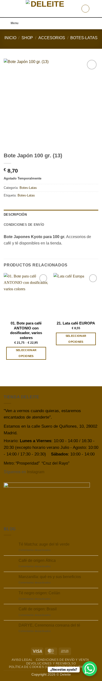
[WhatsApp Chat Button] (89, 668)
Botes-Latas (84, 38)
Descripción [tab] (15, 214)
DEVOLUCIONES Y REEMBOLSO (51, 663)
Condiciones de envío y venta (62, 660)
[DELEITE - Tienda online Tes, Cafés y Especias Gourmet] (45, 8)
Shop (27, 38)
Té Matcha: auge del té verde (44, 544)
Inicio (10, 38)
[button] (7, 8)
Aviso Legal (22, 660)
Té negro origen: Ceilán (39, 593)
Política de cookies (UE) (30, 667)
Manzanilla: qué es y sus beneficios (50, 577)
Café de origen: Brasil (38, 609)
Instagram (35, 472)
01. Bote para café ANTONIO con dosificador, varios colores (26, 330)
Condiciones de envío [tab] (24, 225)
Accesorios (51, 38)
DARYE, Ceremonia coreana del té (49, 625)
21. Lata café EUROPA (76, 323)
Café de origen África (37, 560)
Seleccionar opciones (26, 353)
